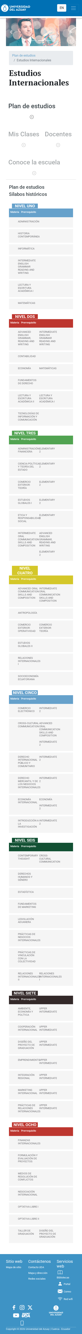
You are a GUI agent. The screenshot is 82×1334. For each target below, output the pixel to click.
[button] (11, 32)
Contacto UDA (36, 1267)
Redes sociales (37, 1278)
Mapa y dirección (37, 1272)
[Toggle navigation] (73, 8)
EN (62, 8)
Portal (67, 1284)
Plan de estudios (23, 55)
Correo (67, 1291)
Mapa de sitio (13, 1267)
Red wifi (68, 1299)
